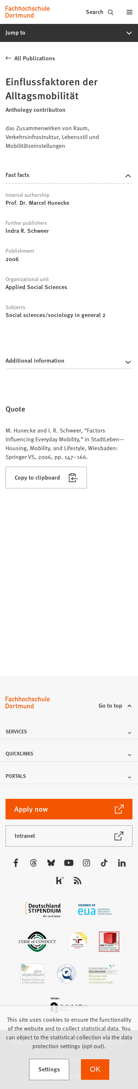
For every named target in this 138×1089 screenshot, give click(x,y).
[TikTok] (104, 863)
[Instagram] (86, 863)
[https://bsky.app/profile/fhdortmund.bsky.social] (51, 863)
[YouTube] (69, 863)
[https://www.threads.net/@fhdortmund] (33, 863)
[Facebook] (16, 863)
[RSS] (77, 880)
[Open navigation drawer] (129, 12)
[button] (69, 33)
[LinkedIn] (122, 863)
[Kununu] (60, 880)
